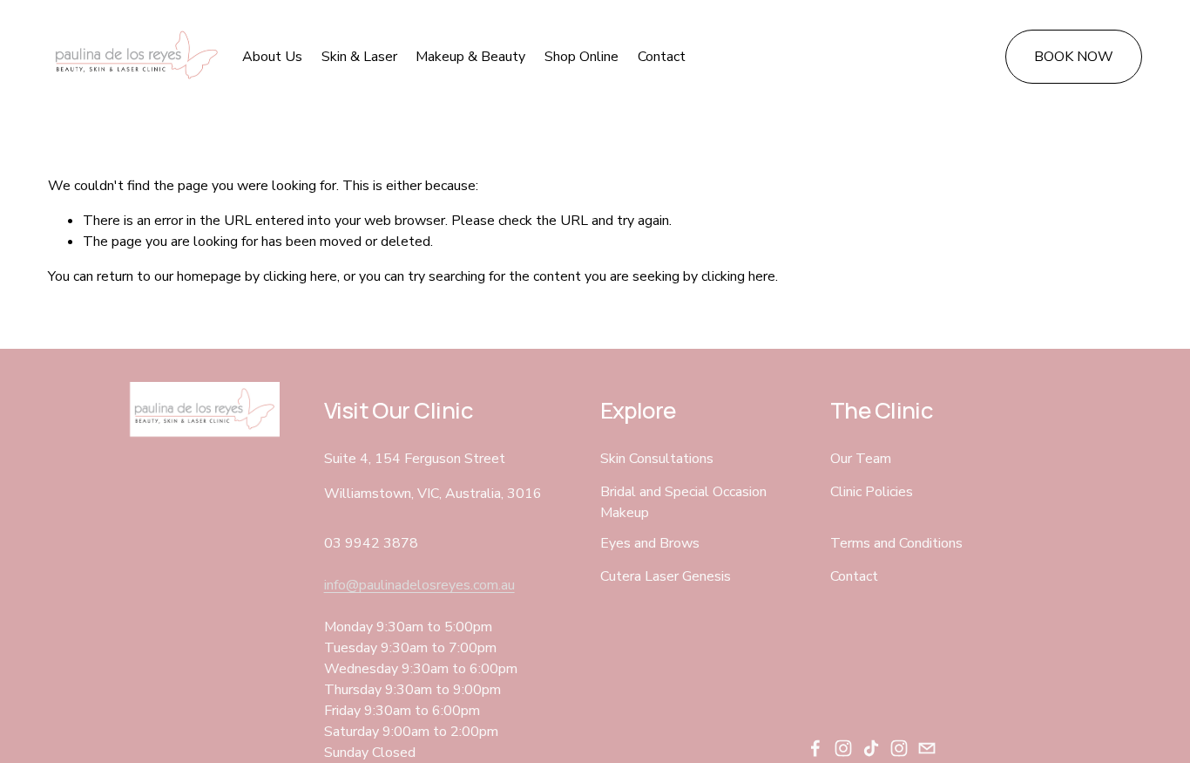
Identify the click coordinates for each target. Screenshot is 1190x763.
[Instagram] (843, 748)
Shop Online (581, 56)
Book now (1073, 56)
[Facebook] (815, 748)
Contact (662, 56)
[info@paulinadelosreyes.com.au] (927, 748)
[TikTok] (871, 748)
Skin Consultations (656, 458)
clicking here (300, 276)
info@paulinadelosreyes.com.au (419, 585)
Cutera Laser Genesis (665, 576)
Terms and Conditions (896, 543)
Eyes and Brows (650, 543)
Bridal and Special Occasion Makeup (683, 502)
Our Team (860, 458)
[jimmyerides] (899, 748)
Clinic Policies (871, 491)
